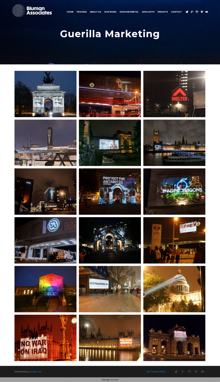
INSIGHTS (163, 12)
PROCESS (82, 12)
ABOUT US (95, 12)
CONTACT (176, 12)
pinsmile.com (35, 371)
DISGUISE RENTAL (129, 12)
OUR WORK (110, 12)
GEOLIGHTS (148, 12)
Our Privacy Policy (155, 371)
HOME (70, 12)
